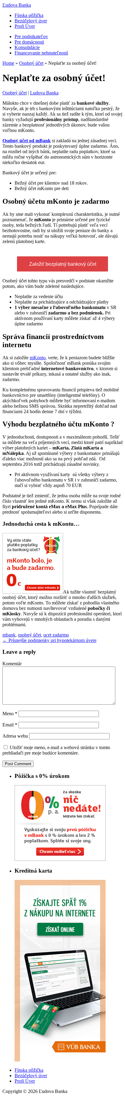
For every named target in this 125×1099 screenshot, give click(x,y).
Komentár (12, 663)
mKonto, (38, 357)
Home (8, 63)
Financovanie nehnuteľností (41, 52)
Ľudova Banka (16, 5)
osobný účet (29, 634)
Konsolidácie (27, 47)
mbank (8, 634)
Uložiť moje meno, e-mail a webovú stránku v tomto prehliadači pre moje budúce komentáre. (56, 750)
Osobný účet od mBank (26, 140)
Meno (9, 713)
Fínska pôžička (29, 15)
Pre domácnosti (29, 41)
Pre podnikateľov (31, 36)
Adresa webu (15, 736)
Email (9, 724)
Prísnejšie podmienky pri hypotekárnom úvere (49, 640)
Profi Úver (25, 26)
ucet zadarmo (56, 634)
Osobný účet (31, 63)
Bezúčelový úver (31, 20)
